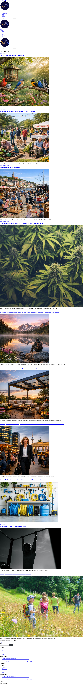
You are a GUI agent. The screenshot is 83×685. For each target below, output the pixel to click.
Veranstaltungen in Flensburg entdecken (10, 167)
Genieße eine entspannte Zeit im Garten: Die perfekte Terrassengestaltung (18, 368)
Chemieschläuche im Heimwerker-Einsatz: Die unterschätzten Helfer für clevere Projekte (22, 480)
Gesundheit (3, 16)
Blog (2, 36)
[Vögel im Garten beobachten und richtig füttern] (24, 106)
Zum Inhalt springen (3, 0)
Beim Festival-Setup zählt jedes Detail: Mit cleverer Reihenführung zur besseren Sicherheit (15, 659)
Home (3, 11)
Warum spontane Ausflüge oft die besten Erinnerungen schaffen (15, 574)
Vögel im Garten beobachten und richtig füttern (12, 55)
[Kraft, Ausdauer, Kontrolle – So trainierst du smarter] (30, 568)
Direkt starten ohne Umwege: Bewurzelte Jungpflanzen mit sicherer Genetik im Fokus (21, 223)
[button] (2, 47)
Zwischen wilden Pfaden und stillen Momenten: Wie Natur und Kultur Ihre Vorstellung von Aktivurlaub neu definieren (29, 312)
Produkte (3, 12)
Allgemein (3, 649)
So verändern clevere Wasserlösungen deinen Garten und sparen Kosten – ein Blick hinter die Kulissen (17, 661)
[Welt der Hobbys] (5, 10)
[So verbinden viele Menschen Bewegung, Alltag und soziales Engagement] (24, 162)
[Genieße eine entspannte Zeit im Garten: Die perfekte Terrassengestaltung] (24, 418)
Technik (3, 14)
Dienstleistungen (4, 13)
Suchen (1, 643)
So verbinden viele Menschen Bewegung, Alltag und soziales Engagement (18, 111)
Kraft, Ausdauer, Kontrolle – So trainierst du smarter (13, 526)
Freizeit (3, 15)
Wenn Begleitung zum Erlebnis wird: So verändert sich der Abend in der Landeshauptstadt (15, 660)
